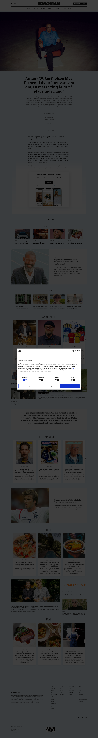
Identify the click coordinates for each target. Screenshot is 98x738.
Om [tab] (73, 356)
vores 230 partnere (26, 363)
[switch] (41, 380)
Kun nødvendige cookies (28, 386)
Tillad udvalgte (49, 386)
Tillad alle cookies (69, 386)
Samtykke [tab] (24, 356)
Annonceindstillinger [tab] (57, 356)
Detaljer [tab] (41, 356)
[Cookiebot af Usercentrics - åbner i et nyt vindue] (73, 351)
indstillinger (75, 368)
